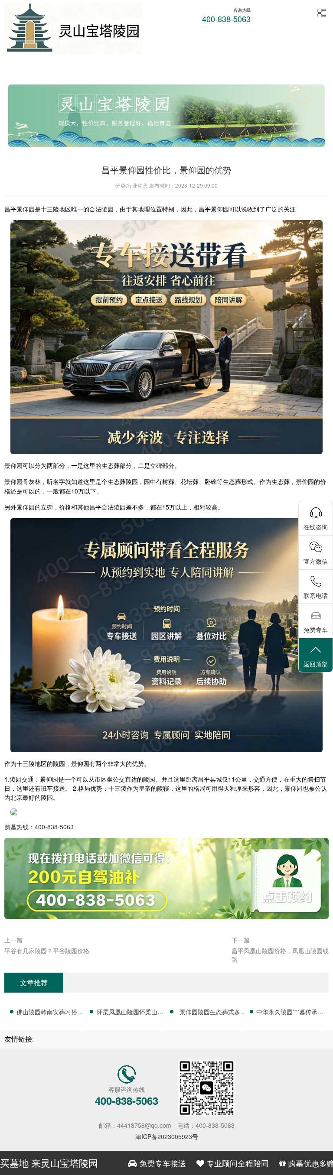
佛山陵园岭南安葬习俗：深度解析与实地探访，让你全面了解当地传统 (49, 1013)
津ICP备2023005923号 (166, 1136)
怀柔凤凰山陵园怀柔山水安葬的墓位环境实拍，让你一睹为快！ (130, 1013)
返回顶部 (316, 663)
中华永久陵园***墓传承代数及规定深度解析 (289, 1013)
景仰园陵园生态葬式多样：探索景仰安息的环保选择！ (209, 1013)
